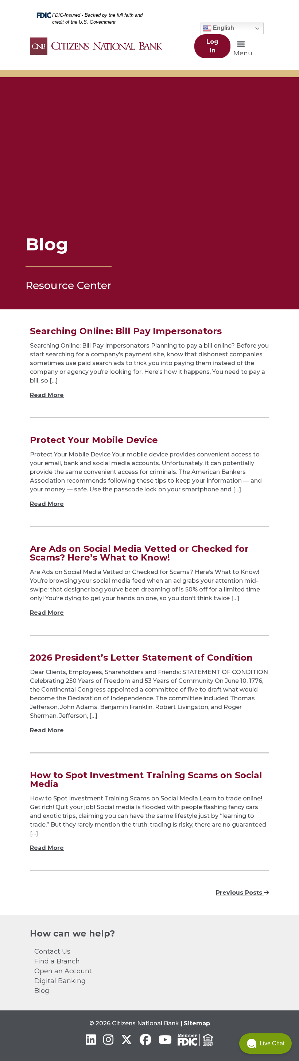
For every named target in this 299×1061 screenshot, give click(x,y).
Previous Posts (240, 892)
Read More (47, 395)
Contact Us (52, 951)
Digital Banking (60, 981)
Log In (212, 46)
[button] (265, 1043)
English (222, 28)
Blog (41, 991)
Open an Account (63, 971)
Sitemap (197, 1023)
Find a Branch (57, 961)
